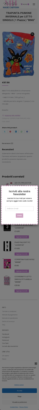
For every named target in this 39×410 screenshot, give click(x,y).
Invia (19, 215)
